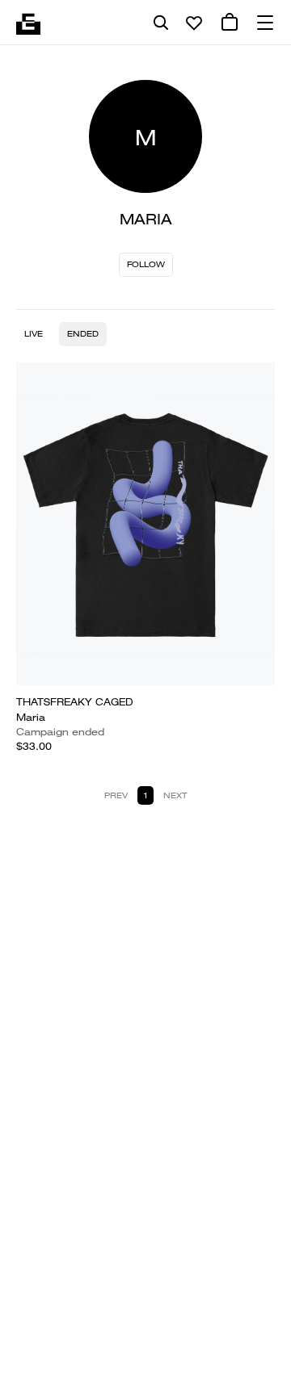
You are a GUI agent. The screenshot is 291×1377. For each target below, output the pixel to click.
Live (33, 334)
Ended (83, 334)
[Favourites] (194, 22)
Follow (146, 264)
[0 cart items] (229, 22)
